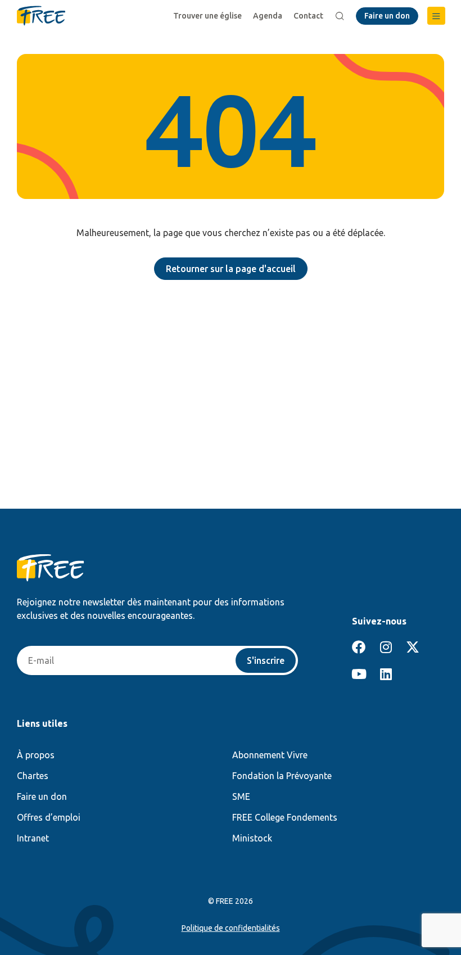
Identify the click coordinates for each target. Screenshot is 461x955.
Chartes (32, 776)
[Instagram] (385, 647)
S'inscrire (265, 660)
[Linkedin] (385, 674)
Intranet (33, 838)
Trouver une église (207, 15)
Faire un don (42, 796)
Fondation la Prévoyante (282, 776)
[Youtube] (358, 674)
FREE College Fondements (284, 817)
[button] (436, 16)
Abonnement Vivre (270, 755)
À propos (36, 755)
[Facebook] (358, 647)
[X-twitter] (412, 647)
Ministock (252, 838)
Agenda (267, 15)
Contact (308, 15)
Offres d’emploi (48, 817)
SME (241, 796)
